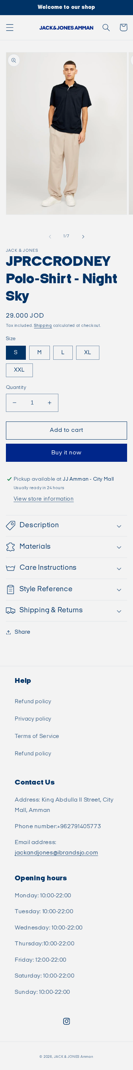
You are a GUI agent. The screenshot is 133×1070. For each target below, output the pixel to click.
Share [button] (23, 632)
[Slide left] (50, 236)
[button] (9, 27)
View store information (44, 499)
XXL (19, 370)
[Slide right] (83, 236)
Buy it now (66, 452)
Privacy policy (33, 719)
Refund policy (33, 701)
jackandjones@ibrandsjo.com (56, 852)
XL (87, 352)
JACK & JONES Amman (73, 1057)
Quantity (16, 387)
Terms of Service (37, 736)
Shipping (43, 326)
